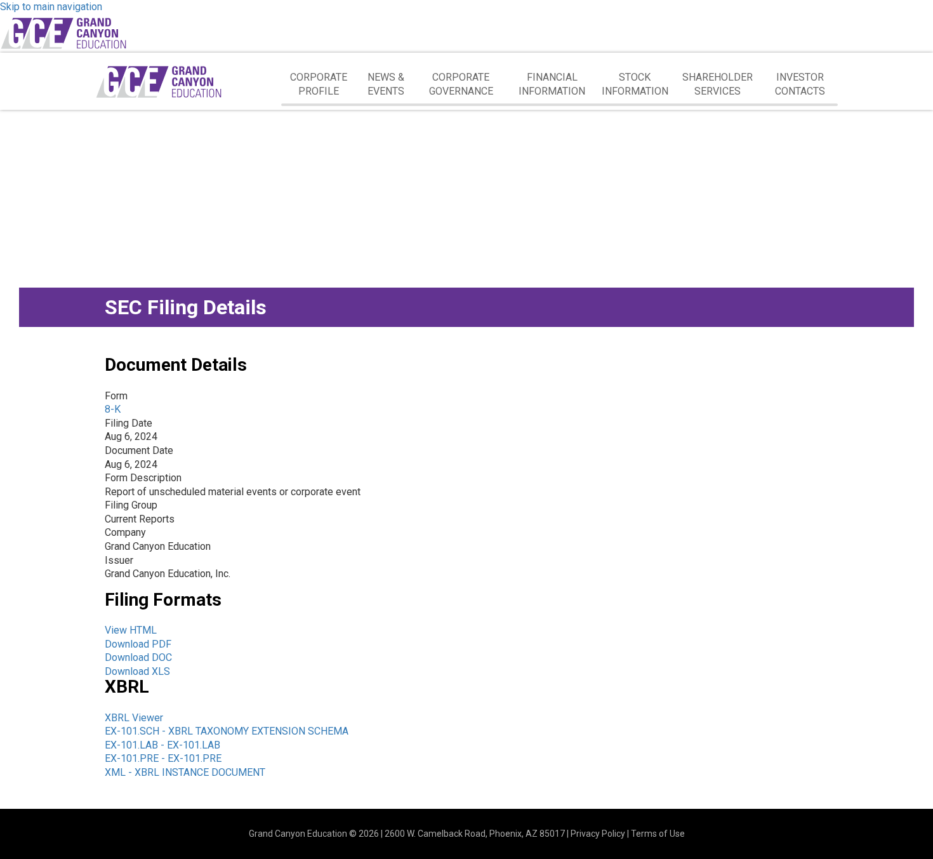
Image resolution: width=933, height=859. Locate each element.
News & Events (385, 84)
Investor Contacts (800, 84)
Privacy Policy (598, 834)
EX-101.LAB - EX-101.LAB (162, 745)
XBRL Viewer (134, 718)
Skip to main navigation (51, 7)
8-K (113, 409)
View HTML (131, 630)
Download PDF (138, 644)
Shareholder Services (717, 84)
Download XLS (137, 671)
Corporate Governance (461, 84)
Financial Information (552, 84)
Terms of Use (658, 834)
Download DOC (138, 657)
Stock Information (635, 84)
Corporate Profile (318, 84)
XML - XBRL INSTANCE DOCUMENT (185, 772)
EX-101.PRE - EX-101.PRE (163, 758)
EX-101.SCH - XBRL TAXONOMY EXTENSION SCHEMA (226, 731)
